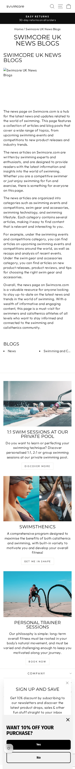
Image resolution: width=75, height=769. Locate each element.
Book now (37, 661)
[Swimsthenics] (37, 498)
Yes (38, 744)
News (12, 351)
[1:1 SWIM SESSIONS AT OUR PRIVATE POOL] (37, 403)
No (39, 757)
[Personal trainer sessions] (37, 594)
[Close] (68, 719)
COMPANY (37, 673)
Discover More (37, 466)
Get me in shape (37, 561)
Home (18, 29)
